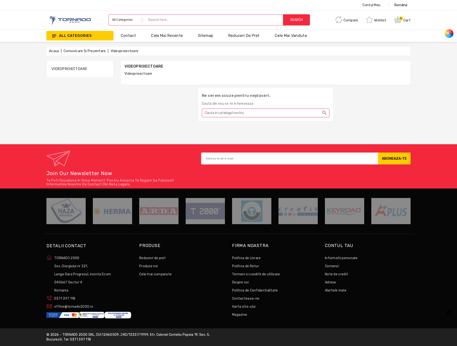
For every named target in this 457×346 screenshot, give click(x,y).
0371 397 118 (64, 299)
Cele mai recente (167, 35)
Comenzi (332, 266)
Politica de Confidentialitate (255, 290)
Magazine (239, 315)
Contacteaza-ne (245, 299)
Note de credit (336, 274)
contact (128, 35)
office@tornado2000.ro (73, 307)
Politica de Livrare (246, 258)
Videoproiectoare (69, 69)
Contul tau (339, 245)
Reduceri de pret (244, 35)
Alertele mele (335, 290)
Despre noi (240, 282)
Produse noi (148, 266)
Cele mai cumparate (155, 274)
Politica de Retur (245, 266)
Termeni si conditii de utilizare (256, 274)
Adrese (330, 282)
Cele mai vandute (291, 35)
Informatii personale (341, 258)
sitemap (205, 35)
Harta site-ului (244, 307)
